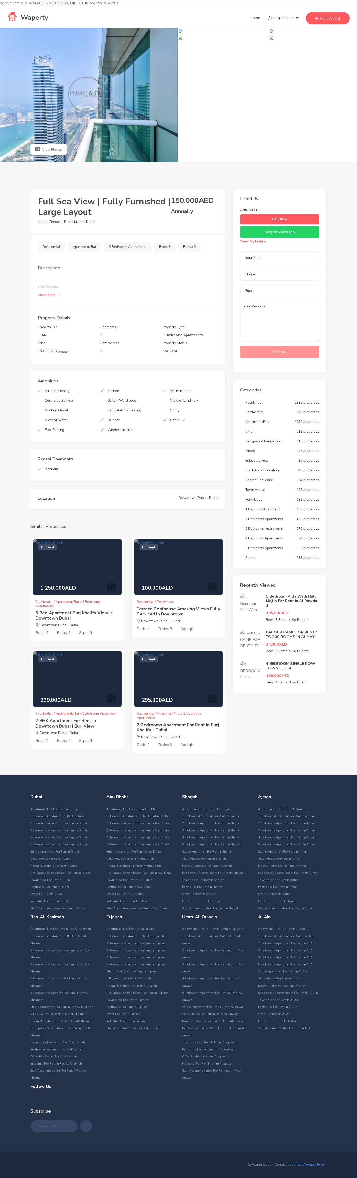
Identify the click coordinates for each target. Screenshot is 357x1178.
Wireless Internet (121, 429)
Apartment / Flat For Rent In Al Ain (281, 929)
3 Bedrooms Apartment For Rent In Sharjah (211, 830)
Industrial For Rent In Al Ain (277, 1021)
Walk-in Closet (56, 410)
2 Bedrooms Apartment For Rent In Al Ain (286, 943)
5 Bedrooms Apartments (264, 548)
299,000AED (56, 700)
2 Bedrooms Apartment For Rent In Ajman (286, 823)
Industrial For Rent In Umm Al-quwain (208, 1063)
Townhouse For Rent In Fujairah (127, 1000)
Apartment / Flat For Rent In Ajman (281, 809)
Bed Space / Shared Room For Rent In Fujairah (137, 993)
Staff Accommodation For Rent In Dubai (57, 908)
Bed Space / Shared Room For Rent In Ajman (288, 873)
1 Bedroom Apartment (262, 509)
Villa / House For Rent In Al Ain (279, 978)
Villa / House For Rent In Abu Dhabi (130, 859)
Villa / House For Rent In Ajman (279, 859)
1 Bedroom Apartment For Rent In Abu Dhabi (137, 816)
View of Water (56, 420)
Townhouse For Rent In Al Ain (278, 1000)
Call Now (279, 219)
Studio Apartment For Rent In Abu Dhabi (134, 852)
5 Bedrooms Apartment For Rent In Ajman (286, 844)
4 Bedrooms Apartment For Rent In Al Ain (286, 957)
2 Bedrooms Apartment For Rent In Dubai (58, 823)
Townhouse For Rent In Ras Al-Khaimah (57, 1042)
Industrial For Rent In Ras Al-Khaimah (56, 1063)
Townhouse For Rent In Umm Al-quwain (209, 1042)
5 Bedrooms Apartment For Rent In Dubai (58, 844)
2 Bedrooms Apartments (264, 519)
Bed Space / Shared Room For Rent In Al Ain (288, 993)
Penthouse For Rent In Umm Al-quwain (208, 1049)
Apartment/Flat (84, 246)
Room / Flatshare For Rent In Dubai (54, 866)
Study (174, 410)
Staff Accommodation (262, 470)
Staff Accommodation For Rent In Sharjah (210, 908)
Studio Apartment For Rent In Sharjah (207, 852)
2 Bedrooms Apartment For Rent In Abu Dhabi (138, 823)
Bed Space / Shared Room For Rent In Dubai (60, 873)
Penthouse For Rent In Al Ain (277, 1007)
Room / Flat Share (259, 480)
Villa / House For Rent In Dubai (51, 859)
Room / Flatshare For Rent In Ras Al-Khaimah (61, 1021)
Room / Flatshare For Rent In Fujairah (131, 986)
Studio (250, 557)
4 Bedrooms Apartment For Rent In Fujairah (136, 957)
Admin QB (248, 210)
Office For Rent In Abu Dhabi (125, 894)
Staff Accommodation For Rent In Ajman (286, 908)
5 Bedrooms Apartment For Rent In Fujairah (136, 964)
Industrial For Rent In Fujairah (126, 1021)
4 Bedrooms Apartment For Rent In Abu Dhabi (138, 837)
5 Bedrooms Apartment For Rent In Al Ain (286, 964)
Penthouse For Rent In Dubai (49, 887)
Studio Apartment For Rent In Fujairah (132, 971)
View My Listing (253, 241)
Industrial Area (256, 460)
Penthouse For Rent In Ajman (278, 887)
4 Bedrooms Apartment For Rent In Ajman (286, 837)
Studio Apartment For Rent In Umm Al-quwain (213, 1007)
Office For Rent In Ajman (274, 894)
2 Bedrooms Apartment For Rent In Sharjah (211, 823)
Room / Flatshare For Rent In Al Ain (282, 986)
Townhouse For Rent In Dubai (50, 880)
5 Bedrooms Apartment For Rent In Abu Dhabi (138, 844)
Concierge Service (59, 400)
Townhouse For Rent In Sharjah (203, 880)
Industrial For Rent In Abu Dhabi (128, 901)
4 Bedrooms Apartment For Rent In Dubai (58, 837)
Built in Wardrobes (122, 400)
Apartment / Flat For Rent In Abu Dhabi (132, 809)
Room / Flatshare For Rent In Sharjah (207, 866)
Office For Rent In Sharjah (199, 894)
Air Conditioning (57, 391)
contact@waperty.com (309, 1164)
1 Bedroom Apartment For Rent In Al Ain (285, 936)
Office (250, 451)
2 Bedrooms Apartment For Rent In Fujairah (136, 943)
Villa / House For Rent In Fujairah (128, 978)
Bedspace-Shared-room (263, 441)
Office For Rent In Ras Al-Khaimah (53, 1056)
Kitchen (113, 391)
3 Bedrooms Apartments (127, 246)
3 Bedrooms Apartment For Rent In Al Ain (286, 950)
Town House (255, 489)
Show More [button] (47, 295)
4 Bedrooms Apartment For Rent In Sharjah (211, 837)
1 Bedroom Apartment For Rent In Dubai (57, 816)
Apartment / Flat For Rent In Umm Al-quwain (212, 929)
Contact (279, 352)
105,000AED (277, 613)
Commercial (254, 412)
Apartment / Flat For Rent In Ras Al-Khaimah (60, 929)
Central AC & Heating (124, 410)
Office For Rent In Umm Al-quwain (205, 1056)
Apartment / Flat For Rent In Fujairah (130, 929)
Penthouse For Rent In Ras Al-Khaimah (56, 1049)
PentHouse (253, 499)
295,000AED (157, 700)
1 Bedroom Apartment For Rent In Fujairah (135, 936)
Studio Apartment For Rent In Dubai (54, 852)
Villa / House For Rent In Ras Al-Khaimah (58, 1014)
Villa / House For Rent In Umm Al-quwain (210, 1014)
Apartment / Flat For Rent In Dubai (53, 809)
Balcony (114, 420)
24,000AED (276, 644)
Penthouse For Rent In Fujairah (127, 1007)
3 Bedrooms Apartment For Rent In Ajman (286, 830)
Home (255, 18)
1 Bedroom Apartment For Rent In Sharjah (210, 816)
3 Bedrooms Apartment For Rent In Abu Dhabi (138, 830)
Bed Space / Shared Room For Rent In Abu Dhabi (139, 873)
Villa (248, 431)
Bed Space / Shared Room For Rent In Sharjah (213, 873)
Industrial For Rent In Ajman (277, 901)
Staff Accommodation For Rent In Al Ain (285, 1028)
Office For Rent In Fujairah (123, 1014)
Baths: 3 (189, 246)
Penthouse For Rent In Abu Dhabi (129, 887)
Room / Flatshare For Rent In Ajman (282, 866)
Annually (52, 469)
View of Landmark (184, 400)
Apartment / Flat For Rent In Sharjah (206, 809)
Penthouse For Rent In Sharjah (202, 887)
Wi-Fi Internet (181, 391)
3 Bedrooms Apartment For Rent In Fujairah (136, 950)
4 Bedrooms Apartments (264, 538)
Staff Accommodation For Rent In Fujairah (135, 1028)
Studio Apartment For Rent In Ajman (282, 852)
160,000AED (277, 675)
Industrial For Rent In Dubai (49, 901)
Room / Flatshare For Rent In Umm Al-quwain (213, 1021)
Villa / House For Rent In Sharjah (204, 859)
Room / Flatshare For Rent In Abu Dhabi (133, 866)
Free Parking (54, 429)
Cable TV (177, 420)
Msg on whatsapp (279, 232)
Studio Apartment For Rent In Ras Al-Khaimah (61, 1007)
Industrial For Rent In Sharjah (201, 901)
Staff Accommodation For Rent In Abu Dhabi (137, 908)
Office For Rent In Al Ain (274, 1014)
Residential (51, 246)
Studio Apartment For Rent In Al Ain (282, 971)
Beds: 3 (164, 246)
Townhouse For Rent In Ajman (278, 880)
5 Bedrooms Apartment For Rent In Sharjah (211, 844)
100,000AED (157, 588)
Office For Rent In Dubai (46, 894)
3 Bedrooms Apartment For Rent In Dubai (58, 830)
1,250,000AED (58, 588)
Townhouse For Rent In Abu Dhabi (129, 880)
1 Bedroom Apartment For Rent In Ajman (286, 816)
